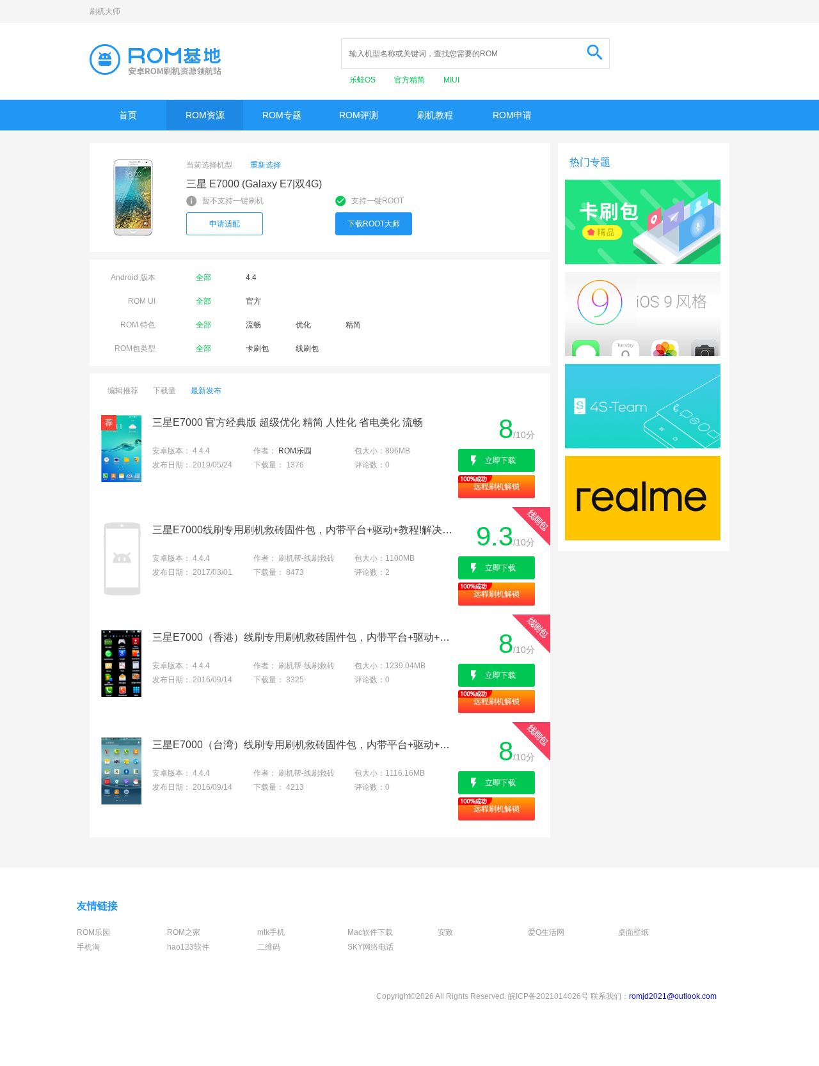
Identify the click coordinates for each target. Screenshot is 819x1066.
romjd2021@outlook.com (673, 996)
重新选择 (265, 165)
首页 (128, 115)
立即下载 (500, 460)
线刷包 (307, 348)
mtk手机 (271, 932)
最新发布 (206, 390)
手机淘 (88, 947)
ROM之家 (183, 932)
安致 (445, 932)
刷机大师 (105, 11)
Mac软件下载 (370, 932)
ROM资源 (205, 115)
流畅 (253, 324)
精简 (353, 324)
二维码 (268, 947)
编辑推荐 (122, 390)
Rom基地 (155, 59)
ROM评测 (358, 115)
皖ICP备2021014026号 (548, 996)
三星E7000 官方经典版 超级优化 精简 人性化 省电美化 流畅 (287, 422)
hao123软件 (188, 947)
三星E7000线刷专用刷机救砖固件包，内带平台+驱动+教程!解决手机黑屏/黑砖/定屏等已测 (304, 529)
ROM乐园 (295, 450)
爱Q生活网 (546, 932)
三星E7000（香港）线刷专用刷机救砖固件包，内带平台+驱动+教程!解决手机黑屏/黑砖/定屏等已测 (304, 637)
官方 (253, 301)
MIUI (451, 79)
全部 (203, 277)
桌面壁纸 (633, 932)
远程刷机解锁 (496, 486)
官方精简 (410, 79)
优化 (303, 324)
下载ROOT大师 (373, 223)
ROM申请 (512, 115)
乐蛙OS (363, 79)
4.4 (251, 277)
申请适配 (224, 223)
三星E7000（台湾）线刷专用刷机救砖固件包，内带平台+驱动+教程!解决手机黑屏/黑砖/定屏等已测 (304, 744)
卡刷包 (257, 348)
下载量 (164, 390)
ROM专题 (281, 115)
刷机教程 (435, 115)
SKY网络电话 (370, 947)
